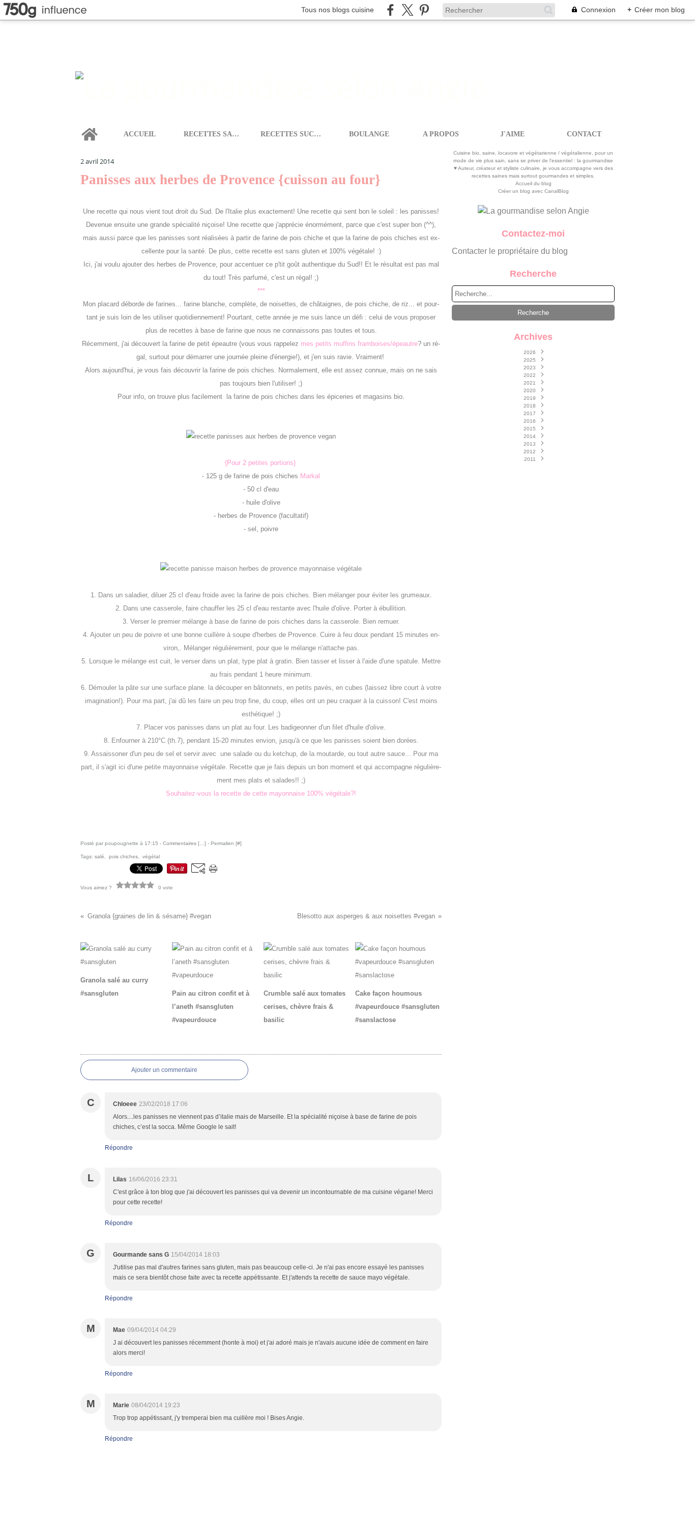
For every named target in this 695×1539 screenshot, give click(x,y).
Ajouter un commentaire (164, 1069)
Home (89, 125)
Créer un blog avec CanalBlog (533, 191)
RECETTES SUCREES (292, 134)
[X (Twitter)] (407, 10)
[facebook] (390, 10)
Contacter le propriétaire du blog (510, 251)
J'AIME (512, 134)
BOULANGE (369, 134)
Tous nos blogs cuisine (337, 10)
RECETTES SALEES (213, 134)
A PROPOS (441, 134)
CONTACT (584, 134)
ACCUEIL (140, 134)
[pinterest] (424, 10)
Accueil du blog (533, 183)
